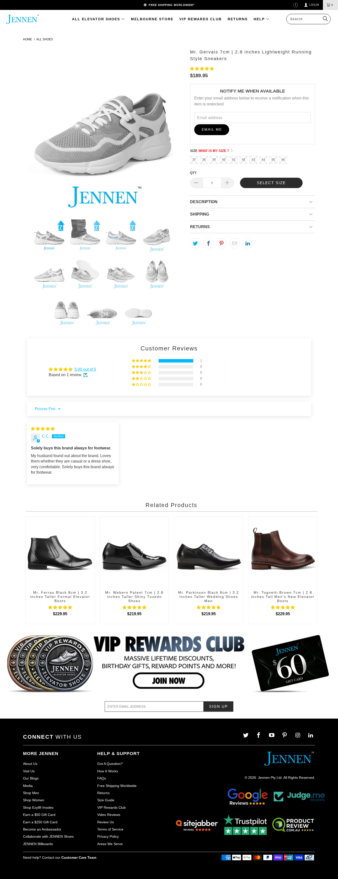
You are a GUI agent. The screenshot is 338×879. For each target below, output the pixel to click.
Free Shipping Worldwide (117, 786)
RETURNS (238, 19)
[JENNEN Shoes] (24, 19)
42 (243, 160)
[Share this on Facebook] (208, 243)
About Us (30, 764)
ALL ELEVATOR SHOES (96, 19)
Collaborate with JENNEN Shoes (48, 836)
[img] (43, 429)
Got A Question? (110, 764)
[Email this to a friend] (234, 243)
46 (283, 160)
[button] (202, 69)
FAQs (101, 778)
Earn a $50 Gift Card (39, 815)
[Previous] (32, 130)
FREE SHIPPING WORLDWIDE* (170, 4)
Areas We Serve (110, 844)
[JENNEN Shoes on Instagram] (298, 735)
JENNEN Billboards (38, 844)
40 (223, 160)
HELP (260, 19)
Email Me (212, 129)
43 (253, 160)
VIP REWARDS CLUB (200, 19)
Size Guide (105, 800)
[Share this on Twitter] (195, 243)
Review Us (105, 822)
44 (263, 160)
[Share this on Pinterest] (221, 243)
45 (273, 160)
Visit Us (29, 771)
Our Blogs (31, 778)
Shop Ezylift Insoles (38, 807)
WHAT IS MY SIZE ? (214, 151)
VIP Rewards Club (111, 807)
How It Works (107, 771)
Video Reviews (108, 815)
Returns (103, 793)
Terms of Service (110, 829)
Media (28, 786)
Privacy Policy (108, 836)
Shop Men (31, 793)
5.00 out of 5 (85, 369)
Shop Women (33, 800)
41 (233, 160)
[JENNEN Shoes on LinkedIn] (311, 735)
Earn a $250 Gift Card (40, 822)
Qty (193, 173)
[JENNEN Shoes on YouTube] (272, 735)
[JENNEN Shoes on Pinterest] (285, 735)
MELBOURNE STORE (152, 19)
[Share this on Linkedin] (247, 243)
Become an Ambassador (42, 829)
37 (194, 160)
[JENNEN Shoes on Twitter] (246, 735)
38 (204, 160)
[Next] (176, 130)
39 (214, 160)
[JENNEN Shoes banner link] (169, 664)
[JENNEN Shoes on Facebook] (259, 735)
